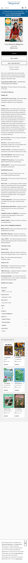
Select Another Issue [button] (14, 63)
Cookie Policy (18, 559)
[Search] (2, 8)
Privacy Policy (18, 544)
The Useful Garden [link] (19, 409)
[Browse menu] (25, 8)
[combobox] (11, 8)
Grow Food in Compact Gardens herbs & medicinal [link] (19, 383)
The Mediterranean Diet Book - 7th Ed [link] (19, 357)
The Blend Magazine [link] (8, 357)
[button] (14, 53)
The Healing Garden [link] (8, 383)
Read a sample (14, 58)
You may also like (7, 340)
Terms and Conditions (7, 544)
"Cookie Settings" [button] (18, 553)
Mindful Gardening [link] (8, 409)
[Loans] (22, 8)
